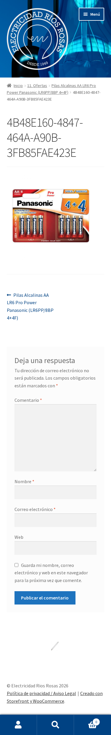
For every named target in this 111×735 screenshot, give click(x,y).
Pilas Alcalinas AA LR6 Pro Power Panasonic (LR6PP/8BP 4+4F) (30, 306)
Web (19, 537)
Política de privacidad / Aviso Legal (41, 693)
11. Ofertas (37, 85)
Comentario (28, 400)
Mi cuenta (18, 725)
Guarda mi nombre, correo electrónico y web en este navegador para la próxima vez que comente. (51, 573)
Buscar (55, 725)
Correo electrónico (35, 509)
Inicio (18, 85)
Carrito (85, 719)
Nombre (24, 481)
